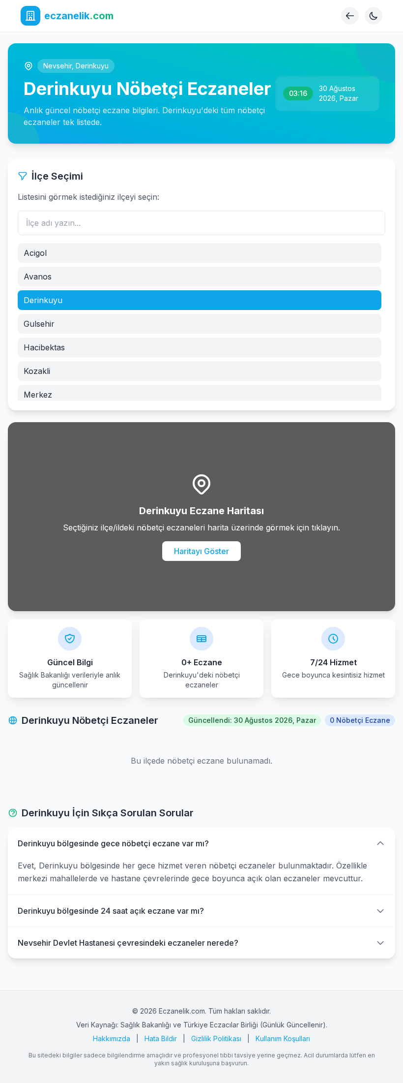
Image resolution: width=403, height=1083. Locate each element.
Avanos (38, 276)
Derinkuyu (92, 66)
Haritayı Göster (201, 551)
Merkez (38, 395)
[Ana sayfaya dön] (350, 16)
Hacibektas (44, 347)
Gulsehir (39, 324)
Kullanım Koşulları (283, 1038)
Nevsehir (57, 66)
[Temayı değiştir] (373, 16)
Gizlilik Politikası (216, 1038)
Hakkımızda (111, 1038)
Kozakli (37, 371)
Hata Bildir (160, 1038)
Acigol (35, 253)
